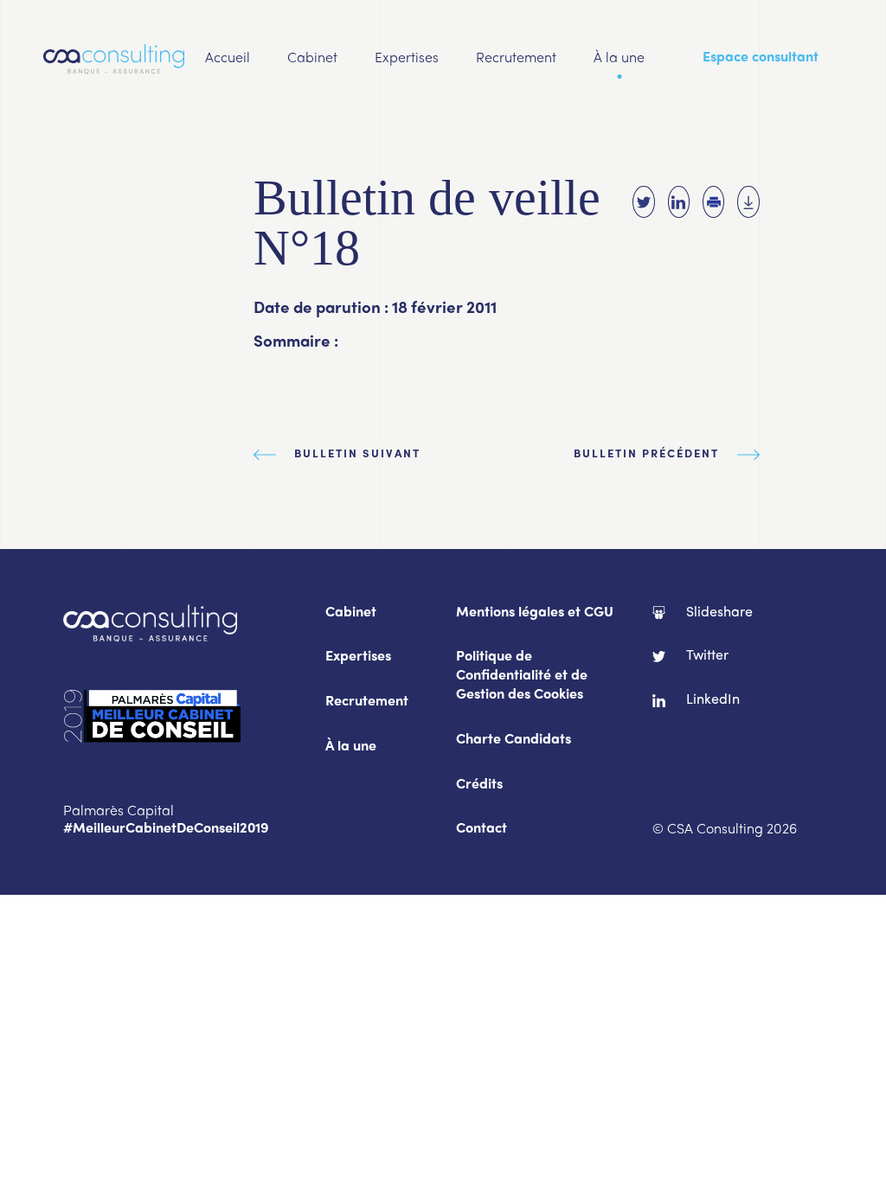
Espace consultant (761, 58)
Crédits (479, 785)
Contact (481, 829)
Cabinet (312, 59)
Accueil (227, 59)
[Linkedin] (679, 202)
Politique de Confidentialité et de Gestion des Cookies (521, 676)
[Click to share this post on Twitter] (643, 202)
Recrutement (516, 59)
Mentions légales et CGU (534, 613)
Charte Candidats (513, 740)
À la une (619, 59)
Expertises (407, 59)
